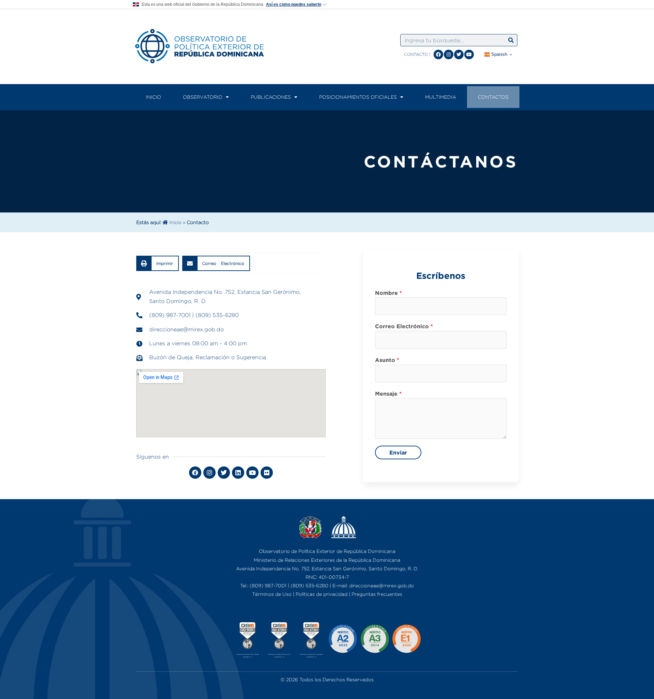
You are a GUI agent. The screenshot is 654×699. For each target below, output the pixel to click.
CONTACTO (416, 54)
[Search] (511, 40)
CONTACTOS (493, 96)
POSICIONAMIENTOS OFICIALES (358, 96)
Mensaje (388, 394)
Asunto (387, 360)
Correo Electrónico (404, 326)
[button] (157, 263)
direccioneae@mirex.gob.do (381, 585)
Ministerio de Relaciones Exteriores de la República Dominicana (327, 559)
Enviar (398, 452)
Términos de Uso (272, 594)
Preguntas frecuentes (377, 594)
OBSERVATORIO (202, 96)
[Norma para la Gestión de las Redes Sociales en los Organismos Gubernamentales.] (406, 641)
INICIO (153, 96)
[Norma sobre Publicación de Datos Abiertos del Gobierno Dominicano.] (375, 641)
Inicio (175, 222)
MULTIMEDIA (440, 96)
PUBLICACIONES (271, 96)
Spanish (498, 54)
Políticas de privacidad (321, 594)
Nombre (388, 293)
